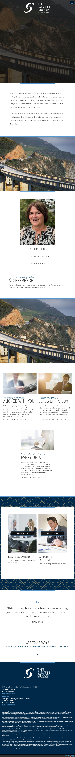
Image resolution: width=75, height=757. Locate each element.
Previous (3, 545)
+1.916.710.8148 (9, 689)
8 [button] (44, 263)
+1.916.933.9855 (9, 691)
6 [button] (40, 263)
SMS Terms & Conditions (26, 748)
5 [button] (38, 263)
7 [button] (42, 263)
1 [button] (31, 263)
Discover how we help (14, 419)
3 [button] (34, 263)
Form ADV (4, 748)
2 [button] (32, 263)
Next (72, 545)
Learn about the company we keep (52, 420)
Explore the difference (33, 478)
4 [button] (36, 263)
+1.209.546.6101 (9, 703)
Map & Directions (8, 693)
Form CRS (10, 748)
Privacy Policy (16, 748)
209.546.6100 (8, 701)
